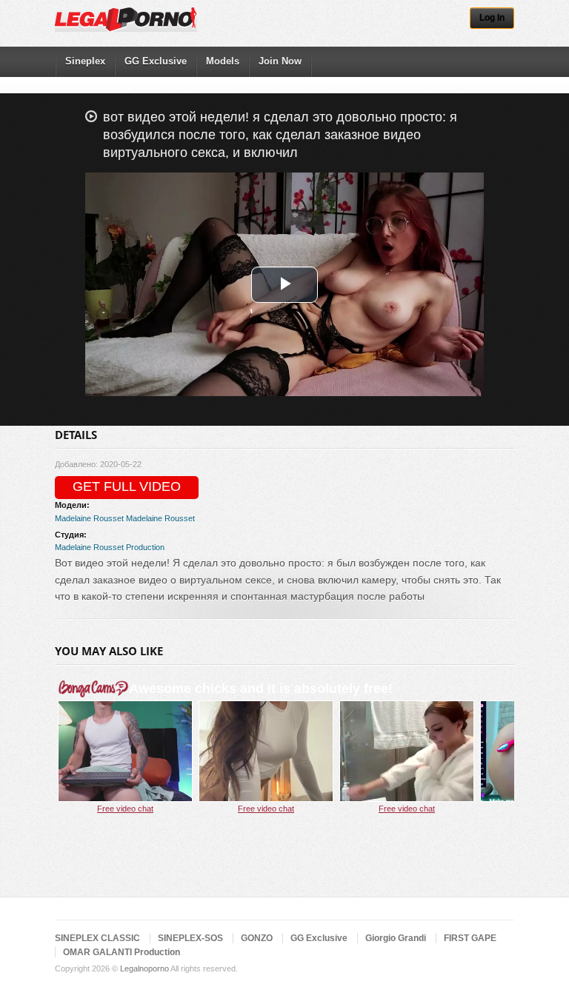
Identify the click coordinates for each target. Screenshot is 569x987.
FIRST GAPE (470, 938)
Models (222, 61)
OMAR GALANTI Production (121, 952)
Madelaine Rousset (89, 518)
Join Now (280, 61)
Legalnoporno (144, 968)
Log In (492, 18)
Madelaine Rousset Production (109, 547)
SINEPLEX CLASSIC (97, 938)
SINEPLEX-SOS (190, 938)
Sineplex (85, 61)
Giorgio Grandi (395, 938)
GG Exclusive (155, 61)
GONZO (257, 938)
